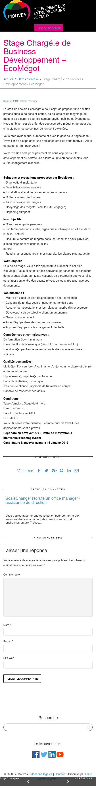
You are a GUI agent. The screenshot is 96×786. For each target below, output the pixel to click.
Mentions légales (41, 774)
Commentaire (11, 574)
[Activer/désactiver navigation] (88, 11)
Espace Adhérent (48, 28)
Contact (60, 774)
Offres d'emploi (28, 79)
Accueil (8, 79)
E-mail (7, 641)
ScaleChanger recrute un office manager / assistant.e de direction (43, 500)
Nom (6, 625)
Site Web (8, 658)
